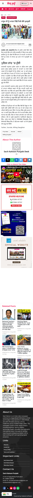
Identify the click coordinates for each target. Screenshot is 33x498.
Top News (5, 131)
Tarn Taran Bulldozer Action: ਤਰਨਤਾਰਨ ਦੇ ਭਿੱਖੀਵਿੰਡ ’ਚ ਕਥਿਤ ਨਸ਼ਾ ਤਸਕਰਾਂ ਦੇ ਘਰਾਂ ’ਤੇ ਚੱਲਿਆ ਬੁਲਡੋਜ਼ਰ (24, 350)
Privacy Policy (7, 449)
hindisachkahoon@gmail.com (11, 482)
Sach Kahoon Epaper (9, 462)
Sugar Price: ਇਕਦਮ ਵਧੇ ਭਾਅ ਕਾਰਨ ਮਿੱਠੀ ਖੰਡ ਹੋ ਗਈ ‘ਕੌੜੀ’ (23, 396)
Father (19, 131)
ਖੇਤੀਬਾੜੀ (23, 9)
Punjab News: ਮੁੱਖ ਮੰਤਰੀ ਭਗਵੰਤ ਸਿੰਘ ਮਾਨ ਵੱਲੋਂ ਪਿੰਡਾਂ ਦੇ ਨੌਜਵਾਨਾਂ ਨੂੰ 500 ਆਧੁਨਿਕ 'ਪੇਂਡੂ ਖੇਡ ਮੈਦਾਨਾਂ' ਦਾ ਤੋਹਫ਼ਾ (8, 398)
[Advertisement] (16, 285)
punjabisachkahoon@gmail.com (18, 480)
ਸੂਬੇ (5, 15)
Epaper (25, 3)
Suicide (13, 131)
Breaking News (12, 17)
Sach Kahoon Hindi (8, 460)
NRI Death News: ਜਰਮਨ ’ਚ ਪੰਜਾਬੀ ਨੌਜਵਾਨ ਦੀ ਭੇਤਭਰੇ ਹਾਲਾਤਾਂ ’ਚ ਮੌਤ (8, 348)
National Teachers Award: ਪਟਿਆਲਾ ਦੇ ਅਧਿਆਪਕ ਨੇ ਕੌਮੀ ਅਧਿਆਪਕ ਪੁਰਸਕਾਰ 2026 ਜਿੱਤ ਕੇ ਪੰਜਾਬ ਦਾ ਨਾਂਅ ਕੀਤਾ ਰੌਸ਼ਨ (8, 326)
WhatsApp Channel (8, 465)
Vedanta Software (26, 496)
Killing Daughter (7, 134)
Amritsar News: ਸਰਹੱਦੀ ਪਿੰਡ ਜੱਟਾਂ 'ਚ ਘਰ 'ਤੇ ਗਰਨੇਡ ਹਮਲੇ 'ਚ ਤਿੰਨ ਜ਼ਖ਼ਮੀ (23, 324)
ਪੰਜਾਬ (9, 15)
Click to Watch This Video (16, 164)
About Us (6, 444)
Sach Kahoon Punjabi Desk (16, 152)
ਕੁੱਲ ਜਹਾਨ (11, 9)
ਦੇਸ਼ (6, 9)
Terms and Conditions (9, 452)
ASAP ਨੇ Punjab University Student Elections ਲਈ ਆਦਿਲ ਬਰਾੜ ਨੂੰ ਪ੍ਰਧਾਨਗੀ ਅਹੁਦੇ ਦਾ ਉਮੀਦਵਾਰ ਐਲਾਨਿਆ (23, 374)
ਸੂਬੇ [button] (17, 9)
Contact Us (6, 447)
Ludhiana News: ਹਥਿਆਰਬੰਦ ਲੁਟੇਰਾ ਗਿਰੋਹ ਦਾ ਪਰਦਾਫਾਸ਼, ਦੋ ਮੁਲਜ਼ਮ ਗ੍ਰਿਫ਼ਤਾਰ (8, 373)
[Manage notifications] (29, 487)
